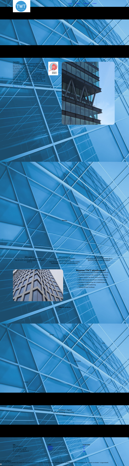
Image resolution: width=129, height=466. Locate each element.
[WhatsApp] (84, 448)
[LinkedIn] (84, 451)
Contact (94, 3)
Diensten (77, 3)
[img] (28, 6)
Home (70, 3)
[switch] (1, 464)
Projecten (86, 3)
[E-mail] (84, 446)
